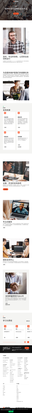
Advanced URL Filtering (5, 367)
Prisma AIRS (4, 361)
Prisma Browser (12, 378)
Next (28, 342)
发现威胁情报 (25, 378)
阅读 (4, 337)
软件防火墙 (11, 362)
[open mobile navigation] (3, 1)
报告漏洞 (17, 396)
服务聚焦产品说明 (7, 304)
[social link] (16, 407)
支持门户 (15, 13)
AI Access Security (5, 362)
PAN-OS (11, 366)
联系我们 (4, 388)
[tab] (9, 342)
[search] (29, 1)
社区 (17, 387)
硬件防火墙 (11, 361)
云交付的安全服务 (5, 364)
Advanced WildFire (5, 368)
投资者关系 (4, 392)
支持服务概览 (5, 189)
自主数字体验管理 (12, 374)
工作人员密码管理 (26, 364)
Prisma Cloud (19, 366)
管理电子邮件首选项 (19, 392)
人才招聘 (4, 387)
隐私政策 (27, 349)
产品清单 (17, 393)
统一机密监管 (25, 368)
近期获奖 (6, 303)
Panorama (11, 367)
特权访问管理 (25, 359)
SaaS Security (4, 376)
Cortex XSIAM (19, 369)
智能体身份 (25, 365)
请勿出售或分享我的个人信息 (20, 401)
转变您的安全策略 (26, 377)
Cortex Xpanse (19, 373)
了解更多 (5, 127)
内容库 (17, 388)
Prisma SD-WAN (12, 379)
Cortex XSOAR (19, 372)
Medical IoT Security (5, 373)
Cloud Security (19, 359)
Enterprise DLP (11, 375)
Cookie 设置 (10, 411)
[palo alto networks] (16, 1)
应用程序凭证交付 (26, 369)
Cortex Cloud (19, 360)
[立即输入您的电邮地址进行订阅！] (18, 348)
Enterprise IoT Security (6, 372)
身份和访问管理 (26, 360)
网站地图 (17, 397)
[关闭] (31, 409)
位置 (3, 393)
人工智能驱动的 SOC (20, 368)
